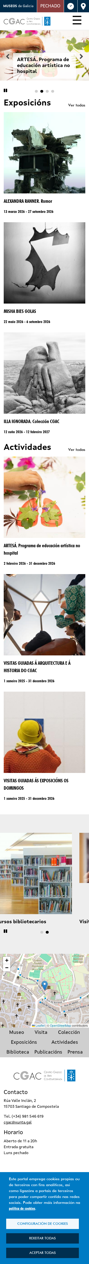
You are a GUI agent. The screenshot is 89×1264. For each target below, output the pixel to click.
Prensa (75, 1052)
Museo (16, 1032)
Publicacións (48, 1052)
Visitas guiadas (22, 922)
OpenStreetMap (60, 1025)
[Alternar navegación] (77, 21)
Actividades (64, 1042)
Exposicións (24, 1042)
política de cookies (22, 1208)
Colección (69, 1032)
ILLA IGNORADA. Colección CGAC (31, 421)
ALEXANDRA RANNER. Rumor (28, 201)
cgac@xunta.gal (18, 1123)
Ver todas (76, 105)
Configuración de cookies (42, 1224)
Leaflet (40, 1025)
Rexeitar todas (42, 1238)
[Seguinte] (81, 56)
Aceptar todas (42, 1253)
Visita (41, 1032)
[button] (45, 986)
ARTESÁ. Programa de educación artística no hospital (43, 65)
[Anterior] (8, 56)
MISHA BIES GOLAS (20, 311)
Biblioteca (17, 1052)
